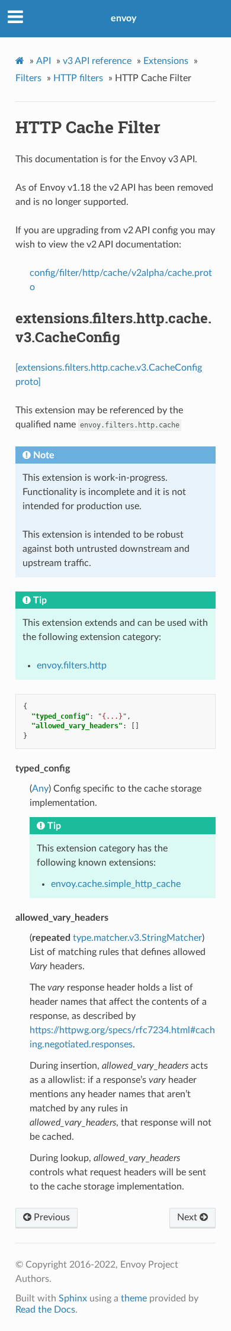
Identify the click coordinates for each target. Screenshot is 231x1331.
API (43, 61)
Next (188, 1217)
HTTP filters (78, 78)
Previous (50, 1217)
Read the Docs (45, 1309)
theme (134, 1298)
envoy (123, 18)
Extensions (165, 61)
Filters (28, 78)
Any (40, 788)
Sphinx (73, 1298)
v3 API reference (97, 61)
